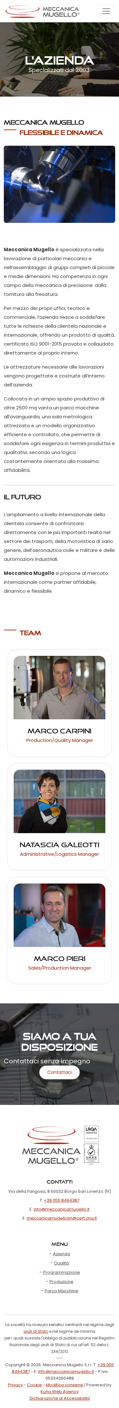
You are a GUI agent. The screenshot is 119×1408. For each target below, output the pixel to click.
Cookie (34, 1385)
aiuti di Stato (35, 1331)
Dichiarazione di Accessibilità (60, 1398)
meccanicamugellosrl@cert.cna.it (62, 1218)
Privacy (15, 1385)
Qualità (61, 1263)
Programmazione (61, 1272)
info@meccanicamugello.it (61, 1209)
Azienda (61, 1254)
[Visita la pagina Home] (42, 11)
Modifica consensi (64, 1385)
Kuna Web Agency (60, 1392)
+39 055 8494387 (61, 1200)
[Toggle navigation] (106, 11)
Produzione (61, 1282)
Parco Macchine (61, 1291)
